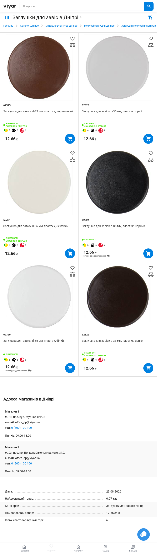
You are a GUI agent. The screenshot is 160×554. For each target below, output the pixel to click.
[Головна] (9, 6)
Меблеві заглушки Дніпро (99, 25)
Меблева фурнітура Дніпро (61, 25)
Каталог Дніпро (29, 25)
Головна (8, 25)
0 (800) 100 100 (21, 427)
